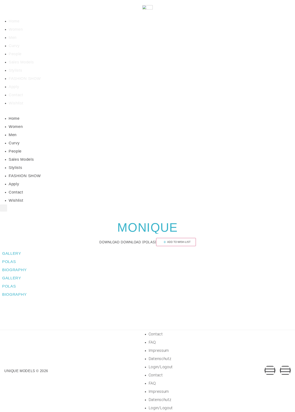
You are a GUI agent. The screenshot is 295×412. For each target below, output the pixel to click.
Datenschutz (160, 358)
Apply (14, 87)
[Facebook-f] (270, 370)
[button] (147, 110)
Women (16, 29)
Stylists (15, 70)
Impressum (159, 350)
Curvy (14, 46)
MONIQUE (147, 227)
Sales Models (21, 62)
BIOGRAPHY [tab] (14, 270)
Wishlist (16, 103)
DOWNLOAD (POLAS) (138, 242)
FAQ (152, 342)
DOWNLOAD (109, 242)
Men (13, 37)
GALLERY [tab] (11, 253)
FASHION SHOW (25, 78)
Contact (16, 95)
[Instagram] (285, 370)
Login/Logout (161, 367)
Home (14, 21)
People (15, 54)
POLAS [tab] (9, 261)
